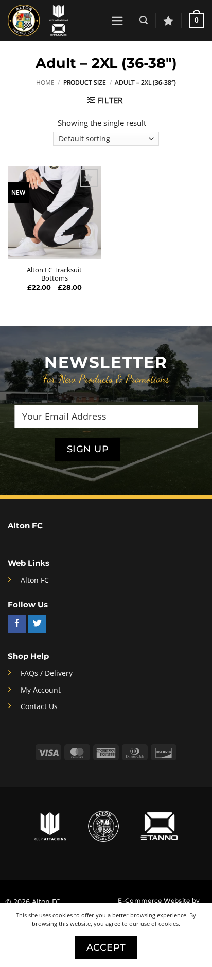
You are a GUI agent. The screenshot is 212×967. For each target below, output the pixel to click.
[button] (117, 21)
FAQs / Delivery (47, 673)
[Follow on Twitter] (37, 624)
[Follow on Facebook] (17, 624)
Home (45, 82)
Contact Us (39, 706)
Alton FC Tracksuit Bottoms (54, 274)
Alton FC (35, 580)
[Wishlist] (168, 20)
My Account (41, 690)
